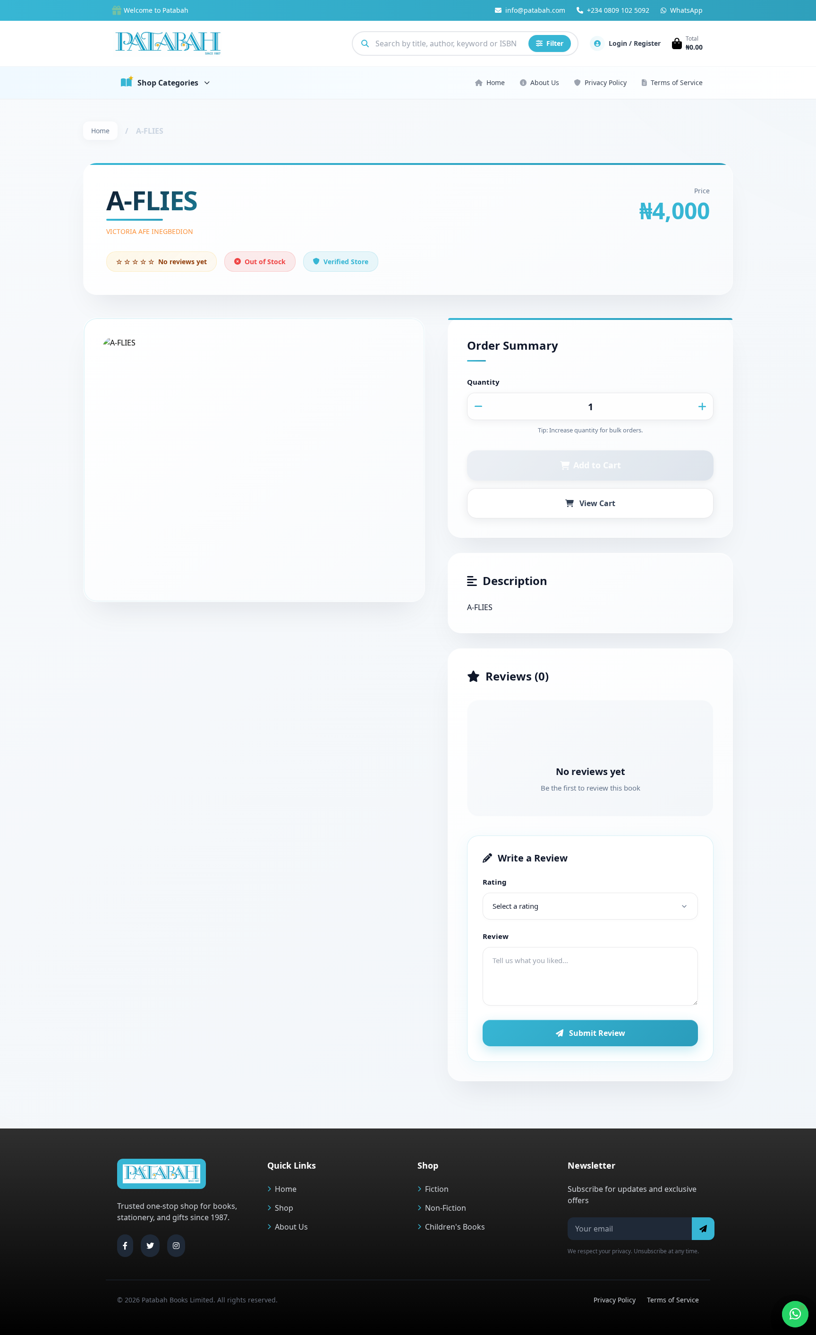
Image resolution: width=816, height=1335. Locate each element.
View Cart (597, 503)
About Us (544, 82)
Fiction (437, 1189)
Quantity (483, 382)
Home (495, 82)
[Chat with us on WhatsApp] (795, 1314)
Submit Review (597, 1033)
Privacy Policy (606, 82)
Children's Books (455, 1227)
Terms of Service (677, 82)
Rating (495, 882)
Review (496, 936)
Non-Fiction (445, 1208)
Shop (284, 1208)
